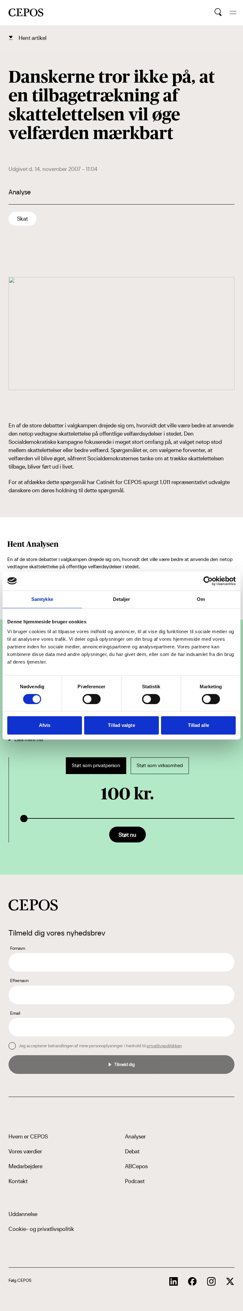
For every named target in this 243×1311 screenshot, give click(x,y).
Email (15, 1013)
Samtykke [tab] (42, 599)
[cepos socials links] (173, 1281)
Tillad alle (198, 725)
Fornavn (17, 948)
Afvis (45, 725)
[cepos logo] (33, 905)
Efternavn (19, 980)
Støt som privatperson (96, 765)
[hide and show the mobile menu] (233, 12)
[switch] (92, 699)
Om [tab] (201, 599)
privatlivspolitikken (164, 1046)
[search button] (218, 12)
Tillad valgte (121, 725)
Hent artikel (33, 37)
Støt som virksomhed (160, 765)
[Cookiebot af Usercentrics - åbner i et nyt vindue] (208, 581)
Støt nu (127, 834)
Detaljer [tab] (121, 599)
